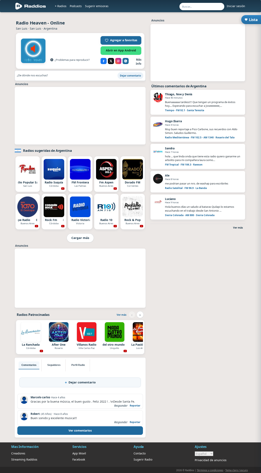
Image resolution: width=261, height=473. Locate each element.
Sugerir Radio (143, 459)
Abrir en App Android (121, 50)
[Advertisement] (80, 115)
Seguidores (54, 365)
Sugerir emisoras (96, 6)
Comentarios (28, 365)
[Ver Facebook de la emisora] (104, 61)
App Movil (79, 453)
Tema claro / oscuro (236, 470)
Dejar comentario (130, 75)
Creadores (18, 453)
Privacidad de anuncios (211, 460)
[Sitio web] (126, 61)
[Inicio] (30, 6)
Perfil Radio (78, 365)
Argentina (50, 28)
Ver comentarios (80, 430)
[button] (121, 40)
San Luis (21, 28)
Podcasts (76, 6)
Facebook (78, 459)
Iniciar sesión (236, 6)
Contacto (140, 453)
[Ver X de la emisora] (111, 61)
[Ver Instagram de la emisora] (118, 61)
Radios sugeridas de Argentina (47, 150)
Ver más (121, 314)
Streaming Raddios (24, 459)
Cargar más (80, 238)
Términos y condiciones (210, 470)
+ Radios (60, 6)
